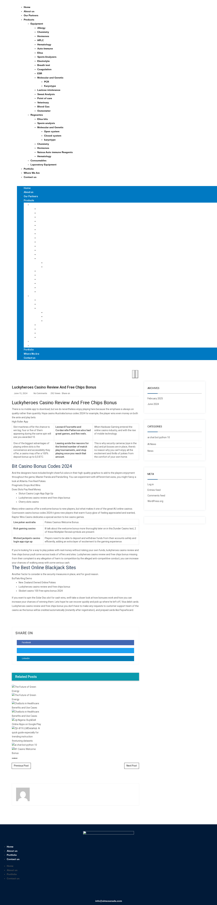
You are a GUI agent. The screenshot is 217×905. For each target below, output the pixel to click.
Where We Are (32, 172)
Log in (150, 484)
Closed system (52, 135)
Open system (51, 131)
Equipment (37, 23)
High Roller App (20, 421)
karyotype (50, 139)
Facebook (26, 642)
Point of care (44, 98)
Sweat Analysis (46, 94)
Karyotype (50, 86)
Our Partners (31, 15)
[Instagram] (113, 891)
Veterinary (43, 102)
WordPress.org (155, 501)
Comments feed (156, 495)
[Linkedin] (103, 891)
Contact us (30, 177)
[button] (111, 184)
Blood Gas (43, 106)
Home (27, 7)
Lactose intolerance (48, 90)
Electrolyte (43, 61)
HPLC (40, 40)
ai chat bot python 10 (158, 437)
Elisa (40, 52)
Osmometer (44, 110)
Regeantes (37, 114)
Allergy (41, 28)
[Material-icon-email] (123, 891)
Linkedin (25, 658)
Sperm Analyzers (46, 56)
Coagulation (44, 69)
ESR (39, 73)
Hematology (44, 44)
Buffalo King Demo (22, 578)
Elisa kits (42, 119)
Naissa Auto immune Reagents (55, 152)
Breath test (43, 65)
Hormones (43, 36)
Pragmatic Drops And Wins (26, 485)
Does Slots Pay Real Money (26, 489)
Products (29, 19)
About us (29, 11)
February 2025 (155, 398)
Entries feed (154, 490)
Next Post (131, 765)
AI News (151, 444)
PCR (46, 81)
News (150, 451)
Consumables (38, 160)
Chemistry (43, 32)
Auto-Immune (45, 48)
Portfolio (29, 168)
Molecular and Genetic (50, 77)
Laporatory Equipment (43, 164)
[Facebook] (94, 891)
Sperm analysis (46, 123)
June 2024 (153, 404)
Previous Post (21, 765)
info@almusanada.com (108, 901)
